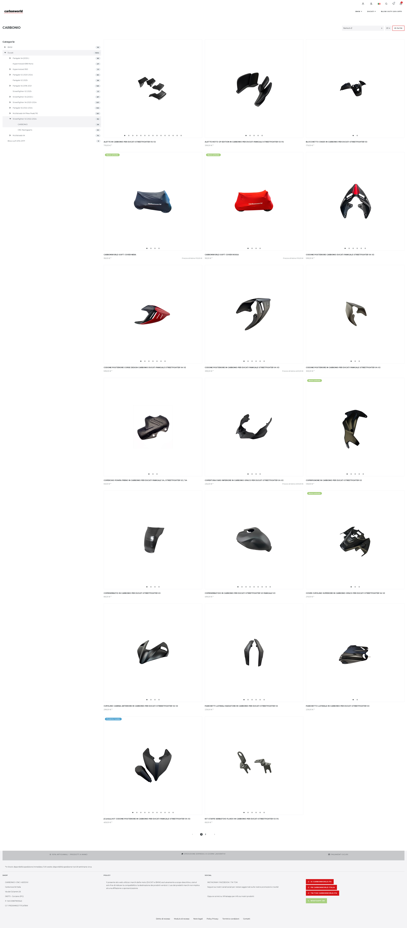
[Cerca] (386, 4)
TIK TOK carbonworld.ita (324, 893)
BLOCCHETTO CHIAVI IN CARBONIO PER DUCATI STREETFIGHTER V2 (336, 142)
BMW (357, 11)
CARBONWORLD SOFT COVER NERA (120, 255)
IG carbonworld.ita (321, 882)
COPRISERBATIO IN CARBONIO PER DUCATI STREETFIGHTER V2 (132, 593)
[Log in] (363, 4)
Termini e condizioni (230, 919)
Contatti (246, 919)
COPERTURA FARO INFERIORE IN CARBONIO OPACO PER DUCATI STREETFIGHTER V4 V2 (244, 480)
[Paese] (379, 4)
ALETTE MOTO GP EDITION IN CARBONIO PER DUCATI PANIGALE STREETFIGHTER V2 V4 (244, 142)
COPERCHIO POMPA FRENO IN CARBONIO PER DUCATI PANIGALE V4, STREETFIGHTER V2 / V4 (145, 480)
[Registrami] (371, 4)
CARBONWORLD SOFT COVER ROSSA (222, 255)
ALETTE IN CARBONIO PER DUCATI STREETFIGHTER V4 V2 (130, 142)
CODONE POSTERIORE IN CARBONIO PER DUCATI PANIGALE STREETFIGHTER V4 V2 (242, 367)
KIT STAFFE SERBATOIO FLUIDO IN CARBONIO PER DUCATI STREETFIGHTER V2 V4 (242, 819)
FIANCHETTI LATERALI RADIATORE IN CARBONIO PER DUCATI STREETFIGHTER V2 (241, 706)
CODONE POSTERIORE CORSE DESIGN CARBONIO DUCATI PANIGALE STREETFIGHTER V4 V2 (145, 367)
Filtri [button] (399, 28)
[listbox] (153, 88)
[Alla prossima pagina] (212, 834)
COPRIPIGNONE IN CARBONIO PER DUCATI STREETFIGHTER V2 (334, 480)
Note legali (198, 919)
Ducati (370, 11)
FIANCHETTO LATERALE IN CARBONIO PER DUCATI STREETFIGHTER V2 (337, 706)
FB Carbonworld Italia (323, 887)
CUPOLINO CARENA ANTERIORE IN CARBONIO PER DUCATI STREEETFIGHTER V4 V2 (141, 706)
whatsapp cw (318, 901)
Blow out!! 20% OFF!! (391, 11)
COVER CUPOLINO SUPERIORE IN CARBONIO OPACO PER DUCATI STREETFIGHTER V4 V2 (345, 593)
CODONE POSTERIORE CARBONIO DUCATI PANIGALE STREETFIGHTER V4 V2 (340, 255)
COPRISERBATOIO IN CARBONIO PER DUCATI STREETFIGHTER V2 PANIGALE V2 (240, 593)
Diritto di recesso (163, 919)
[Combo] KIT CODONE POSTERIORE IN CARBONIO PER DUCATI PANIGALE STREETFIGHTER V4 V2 (147, 819)
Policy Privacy (212, 919)
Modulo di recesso (181, 919)
